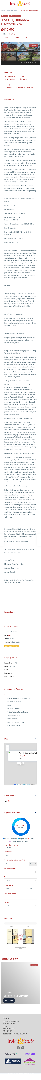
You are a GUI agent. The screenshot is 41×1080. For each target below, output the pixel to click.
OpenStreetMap (26, 784)
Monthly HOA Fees (10, 868)
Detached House (12, 10)
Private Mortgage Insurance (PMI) (14, 860)
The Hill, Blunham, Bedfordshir (29, 753)
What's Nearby (9, 796)
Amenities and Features (13, 689)
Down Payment (8, 885)
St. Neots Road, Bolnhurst (16, 996)
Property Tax (8, 851)
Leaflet (17, 784)
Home (3, 10)
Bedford (12, 34)
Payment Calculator (12, 813)
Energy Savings (10, 612)
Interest (6, 902)
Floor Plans (8, 918)
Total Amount (8, 877)
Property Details (10, 658)
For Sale (4, 16)
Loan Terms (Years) (10, 893)
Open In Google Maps (11, 646)
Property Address (11, 626)
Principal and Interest (11, 845)
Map (6, 739)
